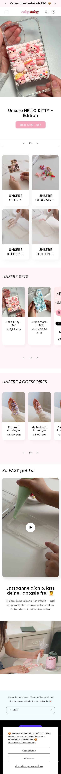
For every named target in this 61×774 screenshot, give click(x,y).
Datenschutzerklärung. (22, 742)
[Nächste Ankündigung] (55, 3)
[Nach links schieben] (23, 357)
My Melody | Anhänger (40, 429)
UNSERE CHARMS (43, 198)
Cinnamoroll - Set (39, 324)
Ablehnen (28, 758)
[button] (6, 12)
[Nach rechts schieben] (37, 357)
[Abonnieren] (51, 710)
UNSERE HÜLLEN (44, 252)
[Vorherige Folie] (23, 143)
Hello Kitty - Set (30, 124)
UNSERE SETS (16, 198)
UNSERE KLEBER (15, 252)
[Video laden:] (30, 527)
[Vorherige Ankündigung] (5, 3)
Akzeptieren (29, 750)
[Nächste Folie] (37, 143)
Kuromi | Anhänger (13, 429)
